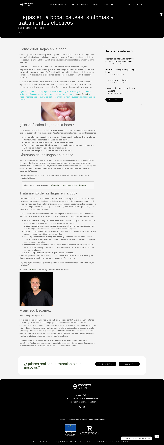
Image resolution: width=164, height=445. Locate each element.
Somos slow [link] (57, 4)
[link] (161, 14)
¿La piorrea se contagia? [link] (116, 80)
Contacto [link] (108, 4)
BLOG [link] (96, 4)
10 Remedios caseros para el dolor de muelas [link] (68, 185)
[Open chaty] (157, 438)
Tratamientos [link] (78, 4)
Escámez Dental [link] (81, 94)
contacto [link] (31, 269)
